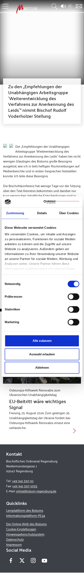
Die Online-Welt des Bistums (26, 523)
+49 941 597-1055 (24, 485)
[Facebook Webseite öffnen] (10, 560)
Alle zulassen (42, 340)
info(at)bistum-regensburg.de (36, 491)
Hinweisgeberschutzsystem (25, 534)
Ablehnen (42, 367)
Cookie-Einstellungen (21, 529)
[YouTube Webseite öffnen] (44, 560)
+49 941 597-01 (22, 480)
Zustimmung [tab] (15, 213)
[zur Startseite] (28, 9)
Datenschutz (15, 539)
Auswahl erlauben (42, 354)
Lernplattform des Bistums (24, 510)
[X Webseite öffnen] (22, 560)
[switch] (73, 296)
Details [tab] (42, 213)
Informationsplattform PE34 (25, 515)
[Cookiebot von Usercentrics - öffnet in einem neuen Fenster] (61, 202)
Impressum (14, 544)
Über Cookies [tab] (69, 213)
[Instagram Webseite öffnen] (33, 560)
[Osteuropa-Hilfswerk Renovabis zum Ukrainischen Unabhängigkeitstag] (74, 430)
